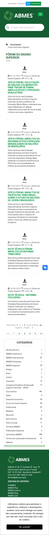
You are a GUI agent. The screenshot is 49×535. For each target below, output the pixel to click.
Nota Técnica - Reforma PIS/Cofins (22, 296)
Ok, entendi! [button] (24, 527)
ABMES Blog (13, 493)
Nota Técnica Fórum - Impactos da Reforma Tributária (20, 251)
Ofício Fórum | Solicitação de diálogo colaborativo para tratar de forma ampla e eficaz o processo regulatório (24, 87)
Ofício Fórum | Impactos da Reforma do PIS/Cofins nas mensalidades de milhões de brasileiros (24, 142)
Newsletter (12, 4)
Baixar (24, 72)
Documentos (15, 45)
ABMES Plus (13, 488)
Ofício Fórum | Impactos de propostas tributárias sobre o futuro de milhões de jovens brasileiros (24, 196)
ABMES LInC (13, 496)
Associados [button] (36, 4)
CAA (28, 4)
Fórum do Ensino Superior (18, 47)
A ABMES (12, 485)
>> (41, 334)
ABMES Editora (14, 490)
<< (8, 334)
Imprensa (21, 4)
